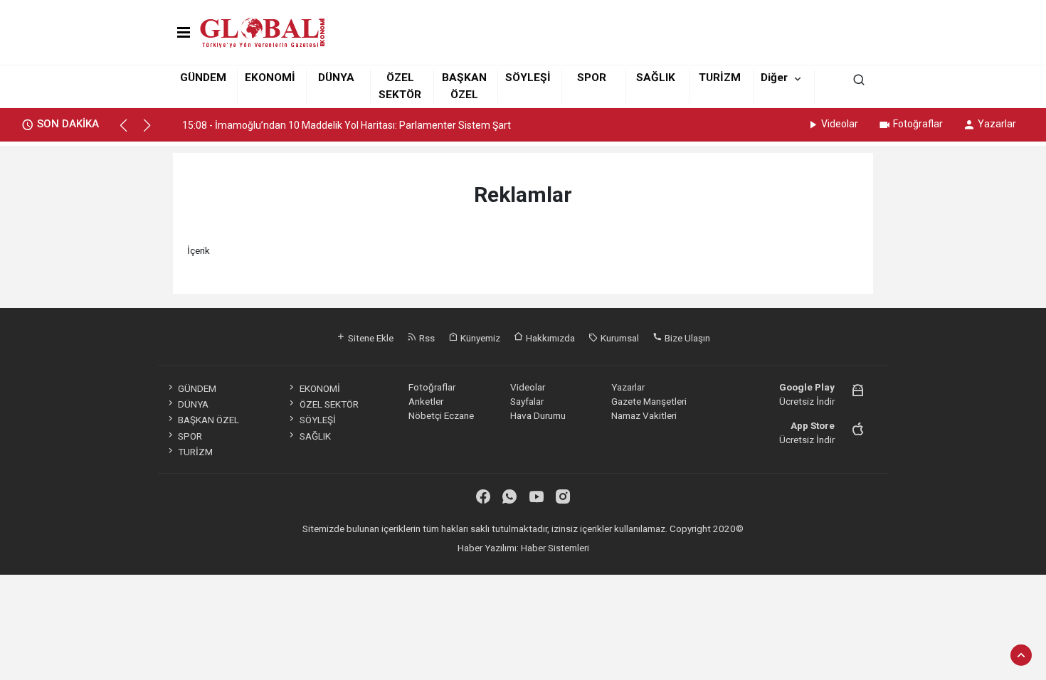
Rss (426, 338)
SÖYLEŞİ (528, 77)
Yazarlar (997, 123)
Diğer (774, 77)
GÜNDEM (203, 77)
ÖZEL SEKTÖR (329, 404)
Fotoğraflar (918, 123)
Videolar (839, 123)
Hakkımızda (549, 338)
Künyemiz (479, 338)
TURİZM (720, 77)
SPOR (591, 77)
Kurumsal (618, 338)
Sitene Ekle (369, 338)
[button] (129, 131)
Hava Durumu (538, 415)
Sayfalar (527, 401)
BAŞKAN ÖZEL (208, 419)
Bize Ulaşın (686, 338)
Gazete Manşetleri (649, 401)
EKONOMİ (270, 77)
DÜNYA (336, 77)
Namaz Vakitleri (644, 415)
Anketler (425, 401)
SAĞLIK (655, 77)
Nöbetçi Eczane (441, 415)
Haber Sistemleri (555, 547)
